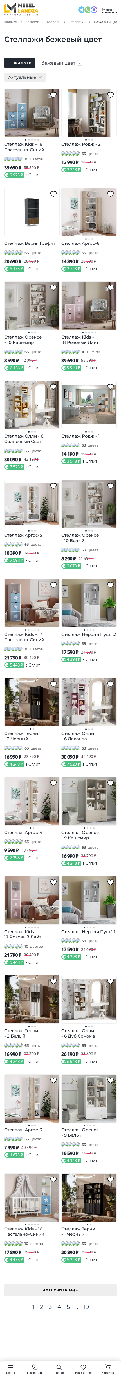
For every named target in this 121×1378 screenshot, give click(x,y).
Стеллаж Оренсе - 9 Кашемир (80, 835)
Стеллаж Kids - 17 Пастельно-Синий (24, 637)
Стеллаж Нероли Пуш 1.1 (88, 931)
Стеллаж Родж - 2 (81, 144)
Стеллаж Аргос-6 (80, 243)
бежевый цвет (61, 63)
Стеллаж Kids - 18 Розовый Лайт (79, 339)
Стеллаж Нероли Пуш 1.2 (88, 634)
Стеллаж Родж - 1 (80, 436)
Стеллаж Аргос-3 (23, 1129)
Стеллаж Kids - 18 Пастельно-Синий (24, 146)
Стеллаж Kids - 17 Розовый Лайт (22, 934)
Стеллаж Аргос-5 (23, 535)
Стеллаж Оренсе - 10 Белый (80, 537)
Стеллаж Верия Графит (29, 243)
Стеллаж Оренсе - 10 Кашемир (23, 339)
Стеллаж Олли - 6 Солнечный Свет (23, 438)
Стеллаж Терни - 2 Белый (21, 1033)
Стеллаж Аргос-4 (23, 832)
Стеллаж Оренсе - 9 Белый (80, 1132)
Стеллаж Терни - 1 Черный (78, 1231)
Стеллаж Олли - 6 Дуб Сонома (78, 1033)
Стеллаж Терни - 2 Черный (21, 736)
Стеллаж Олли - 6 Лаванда (77, 736)
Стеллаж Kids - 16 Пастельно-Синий (24, 1231)
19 (86, 1306)
